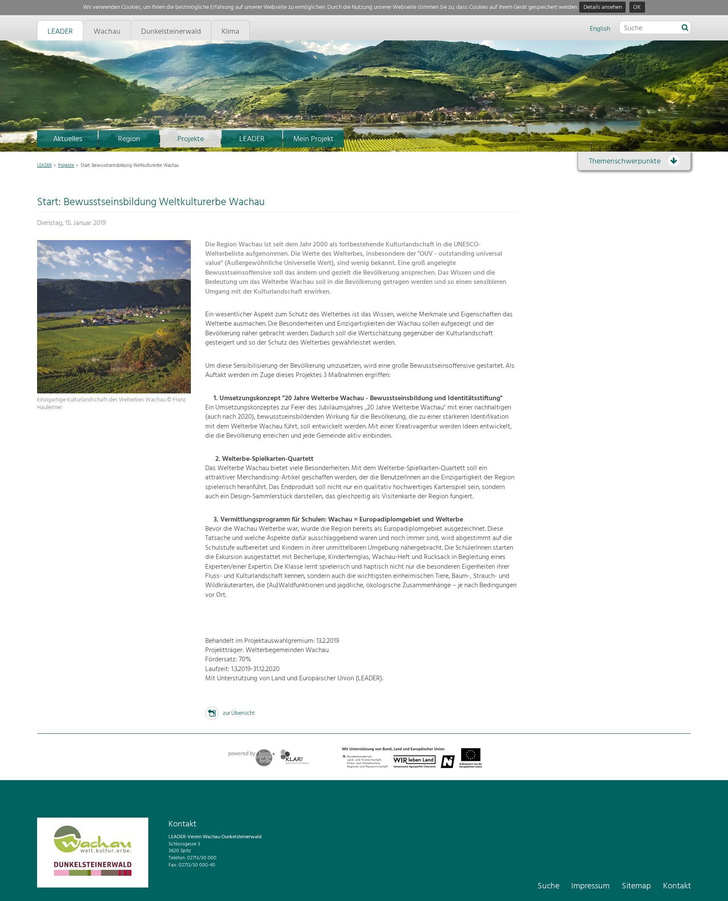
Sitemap (636, 886)
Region (129, 139)
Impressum (590, 886)
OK (637, 7)
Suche (548, 886)
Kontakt (677, 886)
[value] (685, 28)
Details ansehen (602, 7)
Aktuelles (67, 139)
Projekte (190, 139)
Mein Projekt (313, 139)
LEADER (252, 139)
